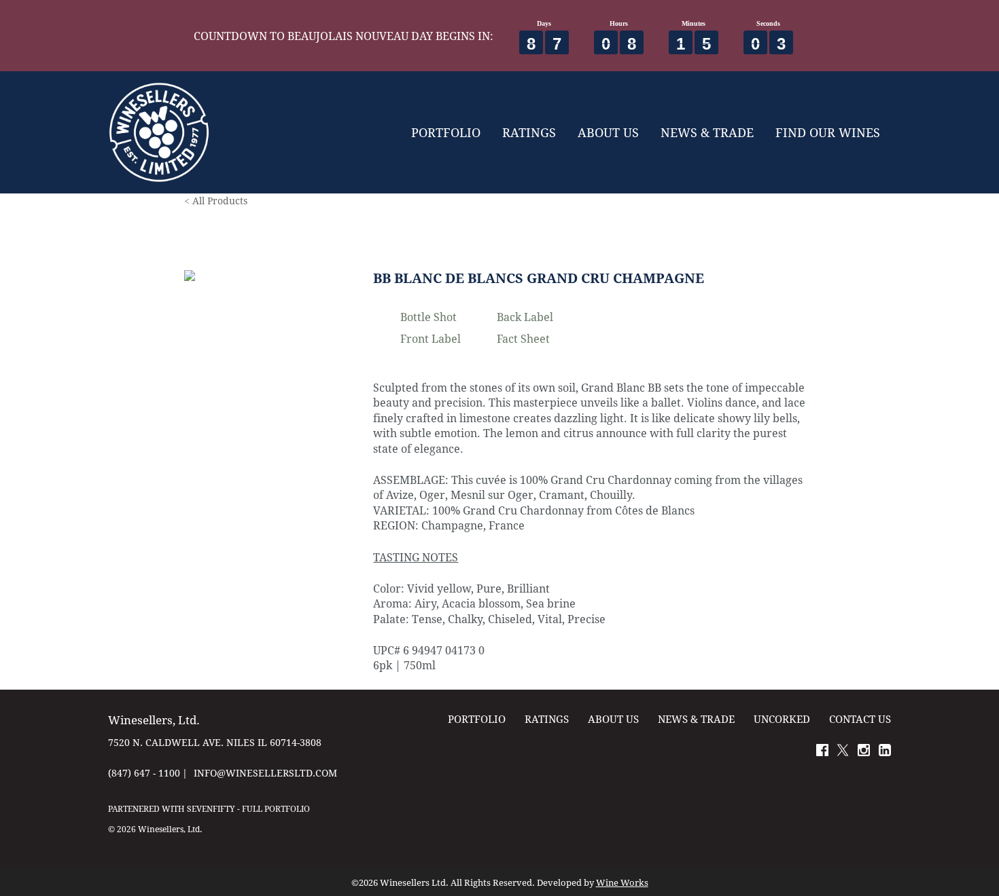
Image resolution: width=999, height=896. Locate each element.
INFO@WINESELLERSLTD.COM (265, 772)
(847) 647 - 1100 (144, 772)
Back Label (525, 317)
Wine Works (622, 883)
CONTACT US (860, 719)
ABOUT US (608, 132)
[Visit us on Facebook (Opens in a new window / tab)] (822, 752)
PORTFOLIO (445, 132)
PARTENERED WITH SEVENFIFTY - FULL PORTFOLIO (209, 808)
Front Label (430, 338)
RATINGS (529, 132)
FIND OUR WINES (827, 132)
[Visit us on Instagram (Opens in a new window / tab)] (864, 752)
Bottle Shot (428, 317)
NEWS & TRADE (707, 132)
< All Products (215, 200)
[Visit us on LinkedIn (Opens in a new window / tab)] (885, 752)
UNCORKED (782, 719)
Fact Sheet (523, 338)
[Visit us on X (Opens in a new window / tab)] (843, 752)
